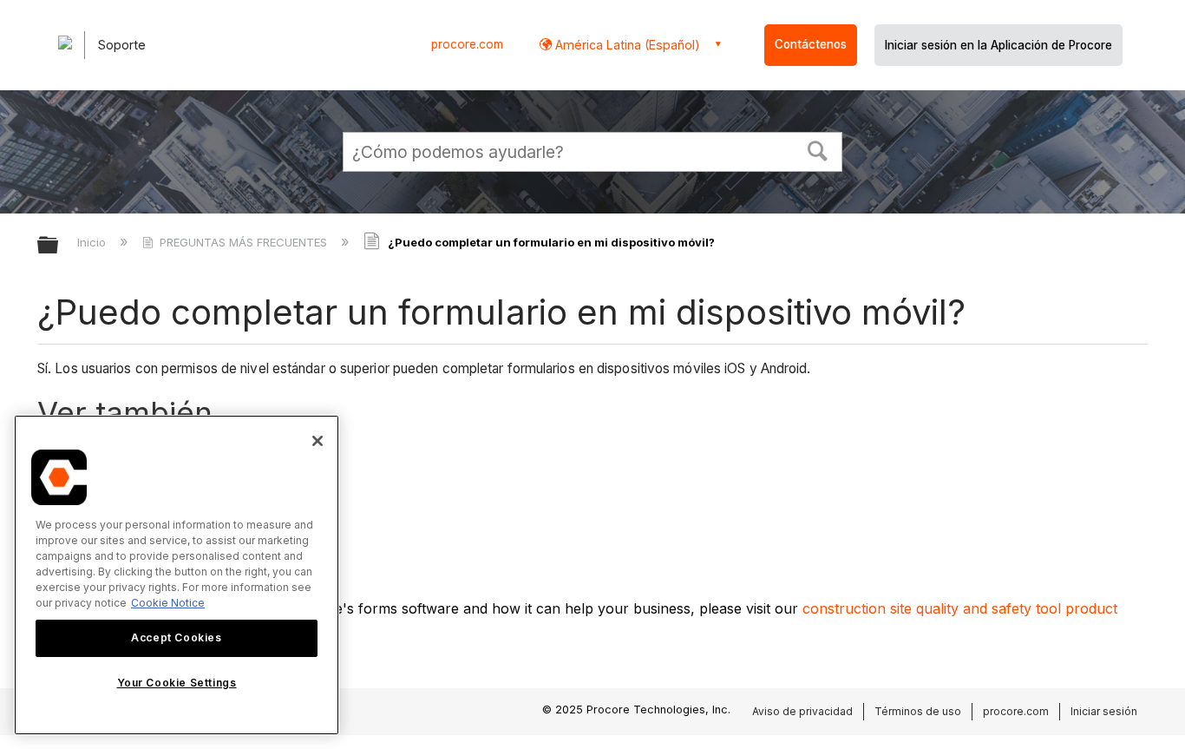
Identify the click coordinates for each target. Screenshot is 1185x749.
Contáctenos (811, 44)
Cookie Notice (168, 602)
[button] (818, 149)
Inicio (93, 242)
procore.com (467, 44)
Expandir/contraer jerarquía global (59, 246)
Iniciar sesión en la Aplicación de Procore (998, 45)
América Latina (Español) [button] (626, 44)
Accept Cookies (176, 637)
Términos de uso (917, 711)
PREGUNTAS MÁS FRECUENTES (243, 242)
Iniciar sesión (1103, 711)
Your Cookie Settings (177, 682)
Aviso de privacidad (802, 711)
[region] (176, 575)
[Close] (317, 441)
